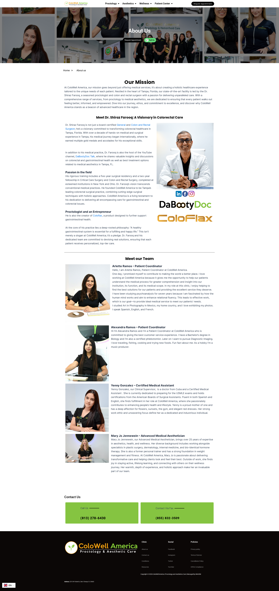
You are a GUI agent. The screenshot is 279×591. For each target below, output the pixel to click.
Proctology (111, 3)
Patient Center (162, 3)
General (121, 124)
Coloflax (97, 215)
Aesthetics (128, 3)
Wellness (144, 3)
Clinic (144, 542)
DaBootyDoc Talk (85, 156)
